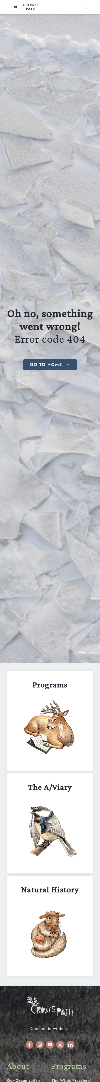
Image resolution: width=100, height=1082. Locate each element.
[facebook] (29, 1045)
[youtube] (50, 1045)
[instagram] (40, 1045)
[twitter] (60, 1045)
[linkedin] (70, 1045)
